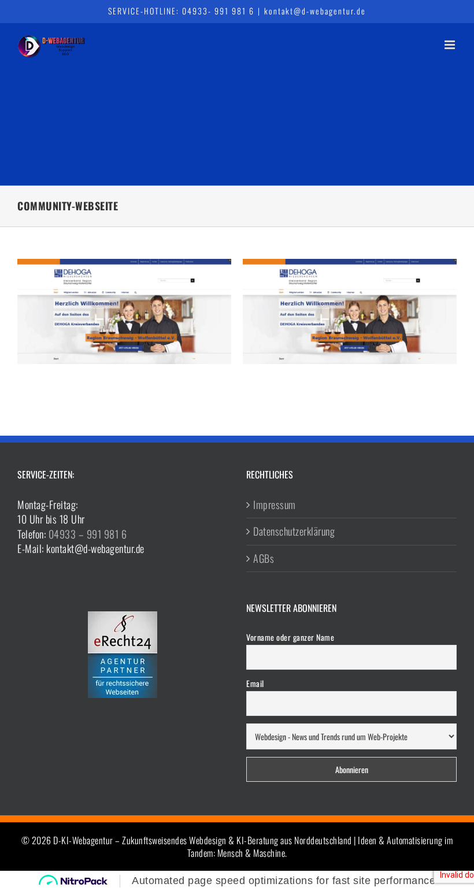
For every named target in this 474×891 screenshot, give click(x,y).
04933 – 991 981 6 (88, 533)
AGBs (263, 558)
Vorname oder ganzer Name (290, 637)
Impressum (274, 505)
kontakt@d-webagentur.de (315, 11)
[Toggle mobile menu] (451, 45)
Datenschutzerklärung (294, 531)
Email (255, 683)
